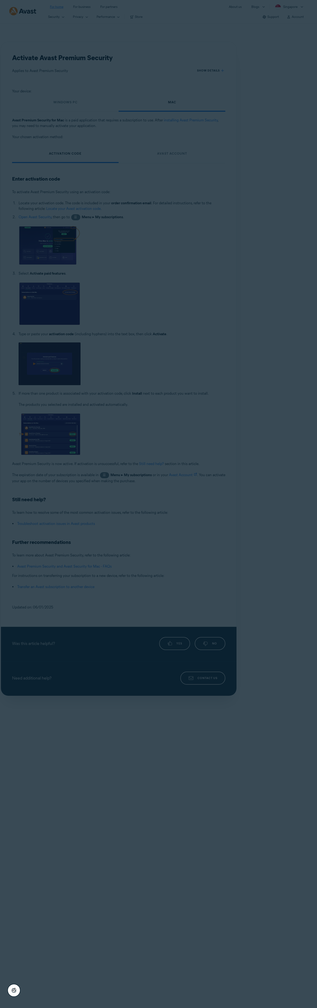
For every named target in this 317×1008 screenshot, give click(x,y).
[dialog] (158, 504)
